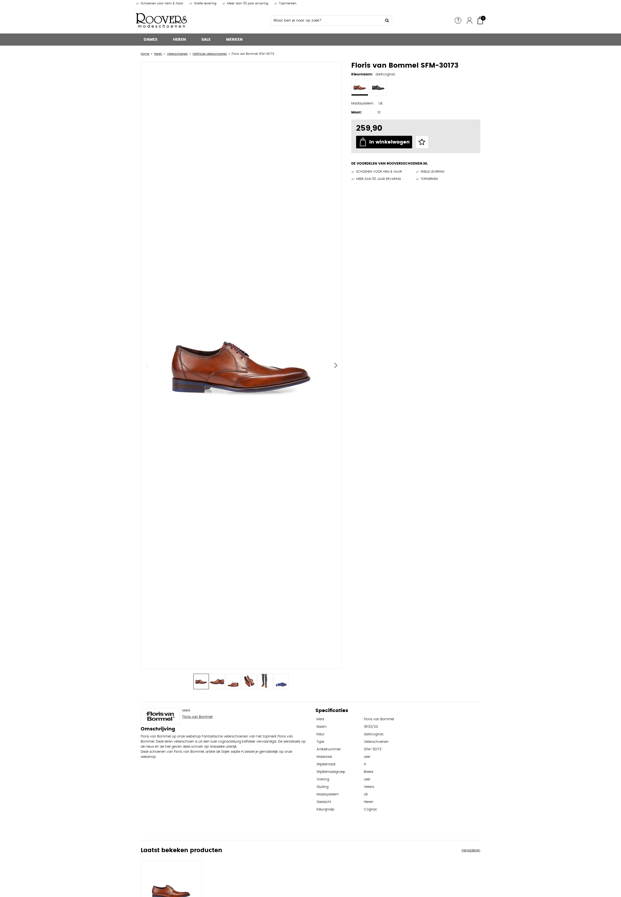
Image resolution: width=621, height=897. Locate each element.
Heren (179, 39)
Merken (234, 39)
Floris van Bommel (197, 717)
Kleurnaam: (362, 74)
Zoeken (387, 20)
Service (458, 20)
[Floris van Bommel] (160, 716)
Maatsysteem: (362, 103)
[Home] (172, 20)
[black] (378, 87)
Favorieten (422, 142)
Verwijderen (470, 850)
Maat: (356, 112)
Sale (206, 39)
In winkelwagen (389, 142)
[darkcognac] (359, 87)
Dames (150, 39)
